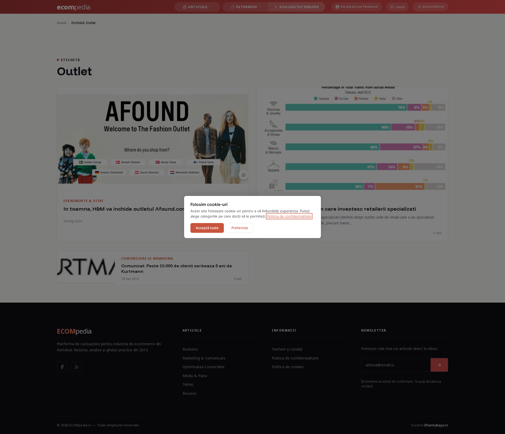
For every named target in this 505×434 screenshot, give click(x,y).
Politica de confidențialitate (289, 216)
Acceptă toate (207, 228)
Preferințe (239, 228)
